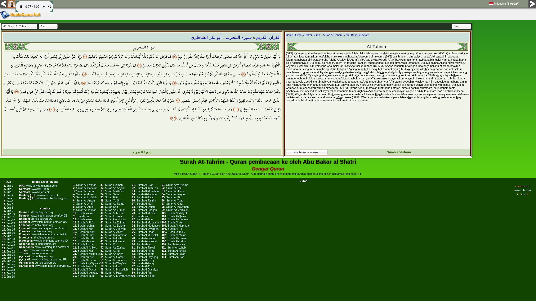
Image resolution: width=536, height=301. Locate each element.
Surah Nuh (143, 216)
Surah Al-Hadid (114, 266)
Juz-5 (10, 198)
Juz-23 (11, 254)
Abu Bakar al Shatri (357, 35)
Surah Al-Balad (146, 275)
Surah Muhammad (116, 235)
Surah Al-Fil (175, 228)
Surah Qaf (111, 244)
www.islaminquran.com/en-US (49, 221)
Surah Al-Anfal (85, 206)
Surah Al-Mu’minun (89, 253)
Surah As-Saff (145, 184)
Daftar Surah (312, 35)
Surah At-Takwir (146, 247)
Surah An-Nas (176, 257)
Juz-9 (10, 210)
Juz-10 (11, 214)
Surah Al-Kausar (177, 238)
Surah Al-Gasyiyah (148, 269)
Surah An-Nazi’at (147, 241)
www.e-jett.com (41, 192)
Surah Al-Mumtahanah (118, 275)
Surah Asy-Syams (177, 184)
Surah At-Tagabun (147, 194)
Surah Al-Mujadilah (116, 269)
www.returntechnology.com (53, 198)
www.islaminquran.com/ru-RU (49, 259)
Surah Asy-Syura (115, 219)
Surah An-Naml (87, 266)
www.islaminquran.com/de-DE (49, 215)
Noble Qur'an (294, 35)
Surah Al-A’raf (84, 203)
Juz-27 (11, 267)
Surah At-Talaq (145, 197)
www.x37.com (40, 188)
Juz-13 (11, 223)
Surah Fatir (112, 197)
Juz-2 (10, 188)
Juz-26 (11, 264)
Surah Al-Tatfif (145, 253)
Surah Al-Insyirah (176, 194)
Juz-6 (10, 201)
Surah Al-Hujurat (115, 241)
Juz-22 (11, 251)
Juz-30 (11, 276)
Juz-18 (11, 239)
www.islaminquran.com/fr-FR (49, 234)
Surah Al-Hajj (85, 250)
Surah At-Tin (173, 197)
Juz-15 (11, 229)
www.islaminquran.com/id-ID (51, 240)
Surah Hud (83, 216)
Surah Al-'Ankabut (88, 272)
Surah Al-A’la (144, 266)
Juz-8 (10, 207)
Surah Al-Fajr (144, 272)
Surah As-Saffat (114, 203)
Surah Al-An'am (85, 200)
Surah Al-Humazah (179, 225)
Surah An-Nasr (176, 244)
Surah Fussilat (114, 216)
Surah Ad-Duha (175, 191)
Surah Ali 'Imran (85, 191)
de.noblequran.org (42, 212)
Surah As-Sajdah (115, 188)
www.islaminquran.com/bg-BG (53, 265)
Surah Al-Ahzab (114, 191)
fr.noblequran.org (42, 231)
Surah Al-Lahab (176, 247)
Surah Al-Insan (145, 231)
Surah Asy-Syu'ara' (89, 263)
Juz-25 (11, 261)
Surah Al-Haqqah (147, 210)
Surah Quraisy (176, 231)
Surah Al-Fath (113, 238)
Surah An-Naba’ (146, 238)
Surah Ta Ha (85, 244)
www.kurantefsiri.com (42, 253)
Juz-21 (11, 248)
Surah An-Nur (86, 257)
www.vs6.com (522, 190)
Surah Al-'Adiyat (177, 213)
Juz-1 (10, 185)
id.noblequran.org (44, 237)
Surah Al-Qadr (174, 203)
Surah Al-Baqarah (86, 188)
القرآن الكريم (268, 37)
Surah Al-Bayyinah (177, 206)
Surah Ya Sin (113, 200)
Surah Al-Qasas (87, 269)
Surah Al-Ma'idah (86, 197)
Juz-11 (11, 217)
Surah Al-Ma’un (177, 235)
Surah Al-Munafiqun (148, 191)
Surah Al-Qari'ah (177, 216)
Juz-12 (11, 220)
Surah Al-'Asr (175, 222)
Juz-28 (11, 270)
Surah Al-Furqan (87, 260)
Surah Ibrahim (86, 225)
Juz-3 (10, 192)
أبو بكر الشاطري (206, 37)
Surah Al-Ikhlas (177, 250)
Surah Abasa (144, 244)
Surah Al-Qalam (146, 206)
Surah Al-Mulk (145, 203)
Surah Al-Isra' (86, 235)
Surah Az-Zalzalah (177, 210)
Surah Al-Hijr (85, 228)
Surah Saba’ (112, 194)
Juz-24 (11, 257)
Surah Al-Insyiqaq (147, 257)
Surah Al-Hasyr (114, 272)
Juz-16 (11, 232)
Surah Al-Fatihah (86, 184)
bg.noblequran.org (45, 262)
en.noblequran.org (41, 218)
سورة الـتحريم (238, 37)
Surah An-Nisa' (85, 194)
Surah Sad (111, 206)
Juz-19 (11, 242)
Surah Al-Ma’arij (146, 213)
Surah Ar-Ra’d (86, 222)
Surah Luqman (114, 184)
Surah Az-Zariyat (115, 247)
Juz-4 (10, 195)
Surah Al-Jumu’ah (147, 188)
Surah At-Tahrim (333, 35)
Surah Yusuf (85, 219)
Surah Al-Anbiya (87, 247)
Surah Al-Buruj (145, 260)
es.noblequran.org (42, 225)
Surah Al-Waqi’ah (115, 263)
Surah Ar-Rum (86, 275)
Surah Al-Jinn (145, 219)
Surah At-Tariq (145, 263)
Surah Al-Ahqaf (114, 231)
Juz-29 (11, 273)
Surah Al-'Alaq (174, 200)
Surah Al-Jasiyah (115, 228)
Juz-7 (10, 204)
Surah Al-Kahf (86, 238)
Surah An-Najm (114, 253)
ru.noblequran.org (42, 256)
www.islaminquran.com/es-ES (49, 228)
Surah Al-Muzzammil (149, 222)
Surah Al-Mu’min (115, 213)
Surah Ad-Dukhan (115, 225)
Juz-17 (11, 235)
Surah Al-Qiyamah (147, 228)
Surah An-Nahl (86, 231)
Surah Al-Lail (174, 188)
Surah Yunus (85, 213)
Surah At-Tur (112, 250)
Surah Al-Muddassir (148, 225)
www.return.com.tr (48, 195)
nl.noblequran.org (45, 243)
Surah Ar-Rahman (115, 260)
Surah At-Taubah (86, 210)
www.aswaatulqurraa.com (41, 185)
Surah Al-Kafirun (177, 241)
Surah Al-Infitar (146, 250)
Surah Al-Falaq (176, 253)
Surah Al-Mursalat (147, 235)
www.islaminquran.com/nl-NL (52, 247)
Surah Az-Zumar (115, 210)
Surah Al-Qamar (114, 257)
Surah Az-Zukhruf (115, 222)
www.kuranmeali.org (42, 250)
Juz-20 (11, 245)
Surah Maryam (86, 241)
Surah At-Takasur (178, 219)
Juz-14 (11, 226)
